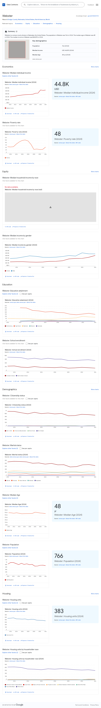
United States (30, 19)
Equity (28, 23)
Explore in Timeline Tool (28, 113)
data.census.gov (13, 84)
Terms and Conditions (82, 705)
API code (17, 113)
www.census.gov (37, 59)
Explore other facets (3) (10, 448)
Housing (58, 23)
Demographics (48, 23)
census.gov (62, 96)
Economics (18, 23)
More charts (95, 67)
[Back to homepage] (3, 4)
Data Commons (12, 5)
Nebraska (21, 19)
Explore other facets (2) (10, 76)
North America (40, 19)
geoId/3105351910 (93, 16)
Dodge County (12, 19)
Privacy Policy (94, 705)
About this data (23, 84)
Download (9, 113)
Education (36, 23)
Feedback (91, 5)
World (48, 19)
